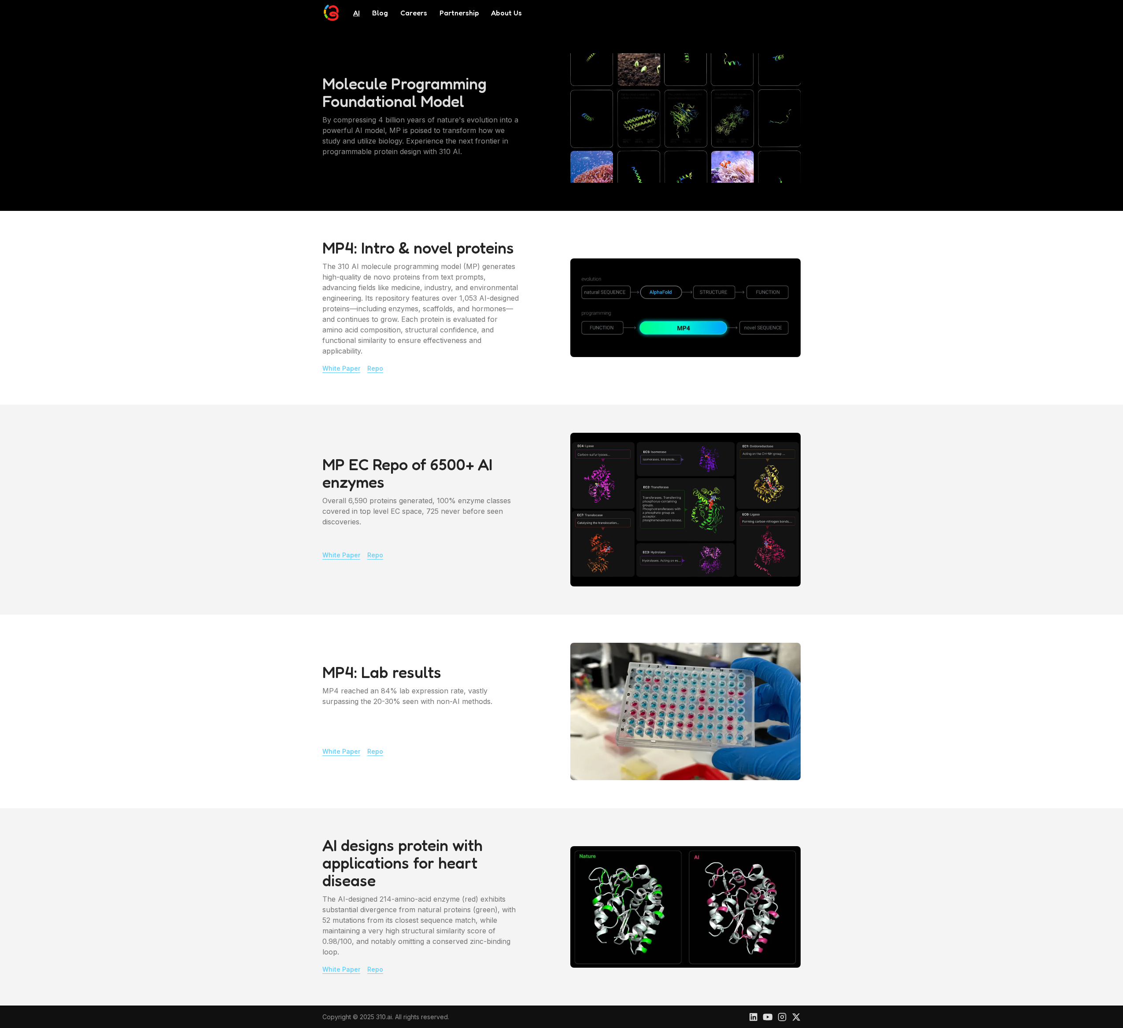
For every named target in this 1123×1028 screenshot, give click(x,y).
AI (356, 12)
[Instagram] (782, 1017)
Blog (380, 12)
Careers (413, 12)
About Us (506, 12)
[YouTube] (768, 1017)
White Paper (341, 368)
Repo (375, 368)
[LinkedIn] (753, 1017)
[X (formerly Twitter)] (796, 1017)
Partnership (459, 12)
